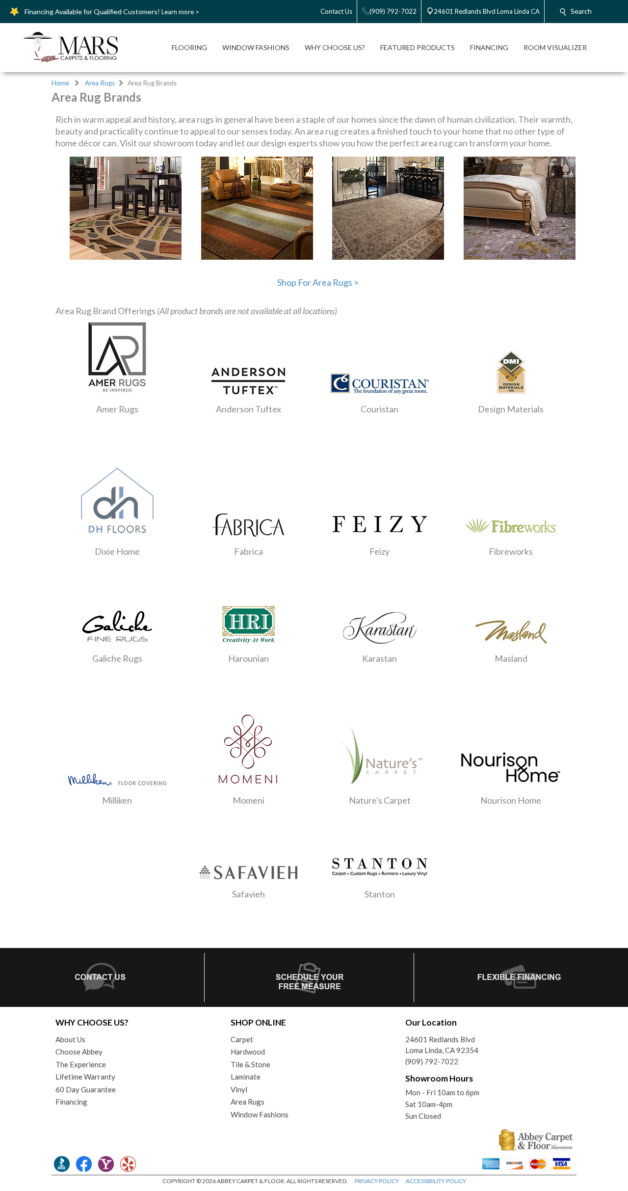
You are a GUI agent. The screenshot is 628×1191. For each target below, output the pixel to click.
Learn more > (180, 12)
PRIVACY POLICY (377, 1181)
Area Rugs (100, 83)
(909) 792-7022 (431, 1061)
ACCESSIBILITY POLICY (436, 1181)
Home (60, 83)
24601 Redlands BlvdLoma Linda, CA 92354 (441, 1045)
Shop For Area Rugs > (318, 282)
